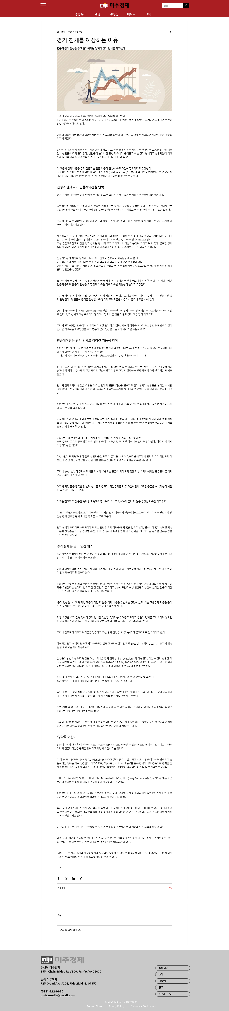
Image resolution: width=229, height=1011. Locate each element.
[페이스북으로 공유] (58, 878)
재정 (59, 867)
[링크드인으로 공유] (73, 878)
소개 (161, 974)
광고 (161, 987)
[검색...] (186, 5)
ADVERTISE (165, 993)
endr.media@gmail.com (58, 995)
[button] (43, 5)
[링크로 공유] (81, 878)
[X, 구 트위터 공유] (65, 878)
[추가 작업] (170, 32)
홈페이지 (164, 967)
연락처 (162, 981)
